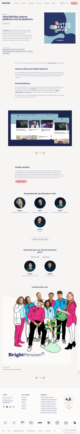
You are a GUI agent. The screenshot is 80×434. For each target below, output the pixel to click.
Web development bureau (47, 397)
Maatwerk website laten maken (49, 410)
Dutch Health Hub (52, 63)
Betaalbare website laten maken (49, 412)
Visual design (29, 51)
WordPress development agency (49, 399)
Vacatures (47, 3)
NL (62, 3)
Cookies (9, 430)
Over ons (38, 3)
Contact (24, 408)
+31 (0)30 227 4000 (34, 257)
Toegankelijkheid (6, 49)
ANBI (55, 430)
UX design (24, 51)
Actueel (53, 3)
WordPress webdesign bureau (48, 406)
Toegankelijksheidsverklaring (18, 430)
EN (64, 3)
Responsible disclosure (31, 430)
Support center (48, 430)
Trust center (40, 430)
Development (21, 49)
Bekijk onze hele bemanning (40, 239)
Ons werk (16, 3)
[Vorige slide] (36, 153)
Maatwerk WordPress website (8, 51)
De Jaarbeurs (5, 30)
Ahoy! (71, 430)
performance (28, 92)
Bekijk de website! (21, 181)
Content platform (6, 53)
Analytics (15, 49)
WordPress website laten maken (49, 408)
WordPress (33, 88)
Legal (3, 430)
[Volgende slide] (43, 153)
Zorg (11, 49)
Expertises (31, 3)
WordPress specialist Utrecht (48, 401)
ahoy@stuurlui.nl (46, 257)
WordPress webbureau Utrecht (48, 404)
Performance (18, 51)
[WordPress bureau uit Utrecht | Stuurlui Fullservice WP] (6, 3)
